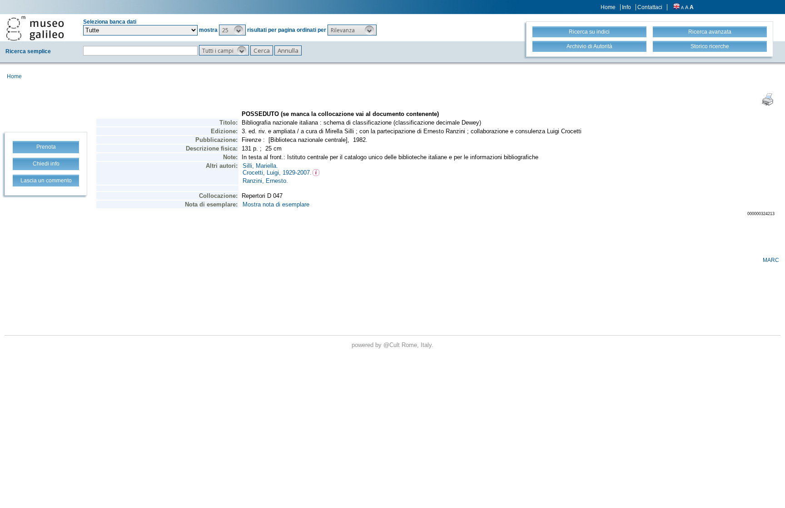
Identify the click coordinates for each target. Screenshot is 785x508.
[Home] (35, 28)
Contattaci (649, 7)
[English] (676, 7)
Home (608, 7)
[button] (232, 30)
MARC (771, 260)
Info (626, 7)
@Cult (392, 345)
